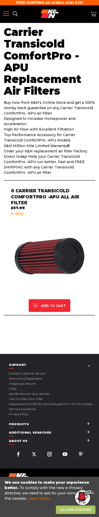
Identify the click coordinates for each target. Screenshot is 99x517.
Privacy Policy (18, 414)
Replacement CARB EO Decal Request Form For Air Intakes (50, 404)
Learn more (38, 498)
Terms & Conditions (22, 409)
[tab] (51, 365)
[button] (82, 497)
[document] (50, 497)
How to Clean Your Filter (26, 399)
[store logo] (49, 13)
